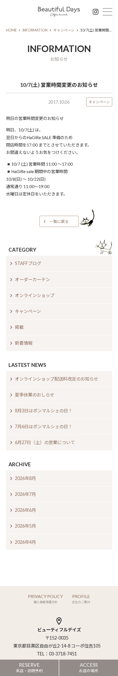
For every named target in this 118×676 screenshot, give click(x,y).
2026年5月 (25, 525)
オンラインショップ (34, 295)
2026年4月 (25, 542)
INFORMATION (34, 30)
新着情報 (23, 343)
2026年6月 (25, 510)
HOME (11, 30)
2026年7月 (25, 494)
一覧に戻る (59, 221)
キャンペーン (63, 30)
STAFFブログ (28, 263)
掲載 (19, 327)
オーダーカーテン (32, 279)
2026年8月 (25, 478)
